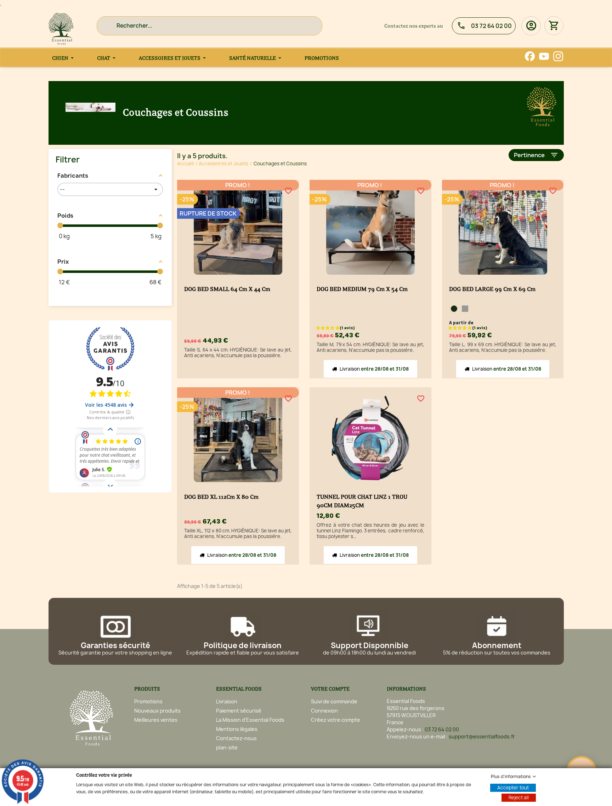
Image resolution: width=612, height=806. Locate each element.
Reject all (519, 797)
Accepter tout (513, 787)
